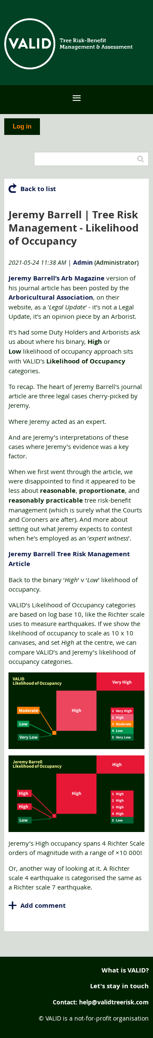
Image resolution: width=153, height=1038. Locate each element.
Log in (22, 126)
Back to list (38, 188)
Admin (83, 262)
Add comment (12, 905)
